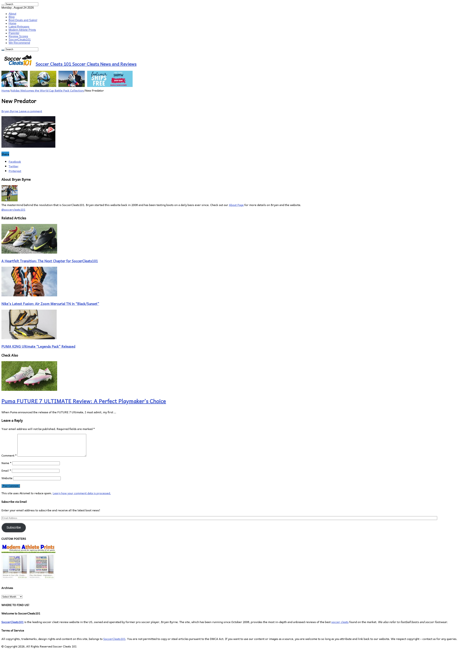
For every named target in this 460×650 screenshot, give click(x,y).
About (12, 13)
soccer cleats (340, 621)
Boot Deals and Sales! (23, 20)
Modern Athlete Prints (22, 29)
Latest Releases (19, 26)
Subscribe (13, 527)
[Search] (2, 5)
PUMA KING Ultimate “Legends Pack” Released (38, 346)
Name (6, 463)
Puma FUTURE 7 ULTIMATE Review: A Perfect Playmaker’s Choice (83, 400)
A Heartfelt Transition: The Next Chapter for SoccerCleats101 (49, 260)
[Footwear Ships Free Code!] (67, 85)
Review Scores (18, 36)
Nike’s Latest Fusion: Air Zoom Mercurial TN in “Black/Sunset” (50, 303)
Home (12, 23)
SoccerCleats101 (20, 39)
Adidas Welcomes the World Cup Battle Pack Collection (47, 90)
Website (6, 478)
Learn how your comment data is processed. (82, 493)
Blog (12, 16)
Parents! (14, 33)
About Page (236, 204)
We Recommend (19, 42)
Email (6, 470)
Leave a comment (30, 111)
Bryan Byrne (10, 111)
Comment (9, 455)
